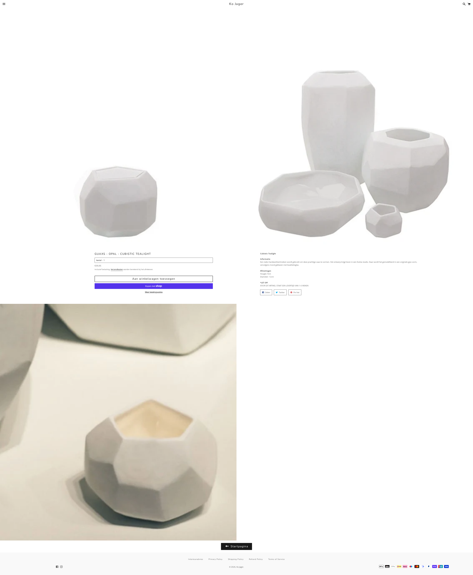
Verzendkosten (117, 269)
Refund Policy (256, 559)
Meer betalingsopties (154, 292)
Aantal (98, 260)
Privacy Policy (216, 559)
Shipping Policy (236, 559)
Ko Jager (236, 4)
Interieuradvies (195, 559)
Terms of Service (276, 559)
